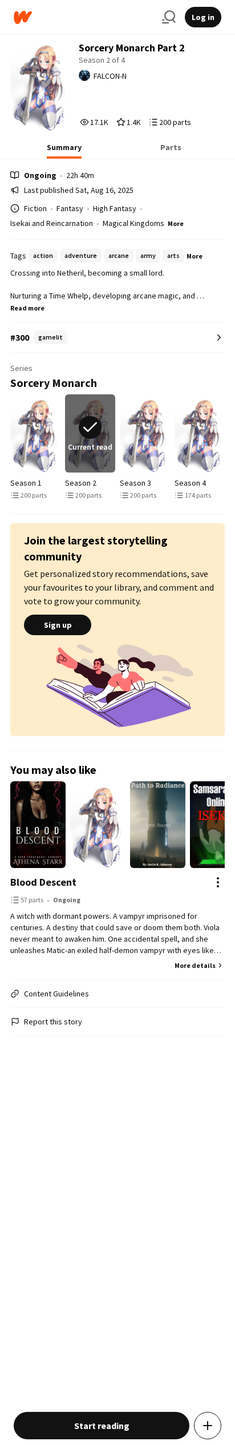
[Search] (169, 17)
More (176, 223)
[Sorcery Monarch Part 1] (35, 433)
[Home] (83, 17)
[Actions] (218, 882)
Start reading (101, 1425)
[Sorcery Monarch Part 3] (145, 433)
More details (195, 965)
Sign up (58, 625)
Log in (203, 17)
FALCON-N (110, 76)
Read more (27, 308)
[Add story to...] (207, 1425)
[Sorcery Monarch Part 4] (200, 433)
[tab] (64, 151)
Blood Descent (43, 882)
